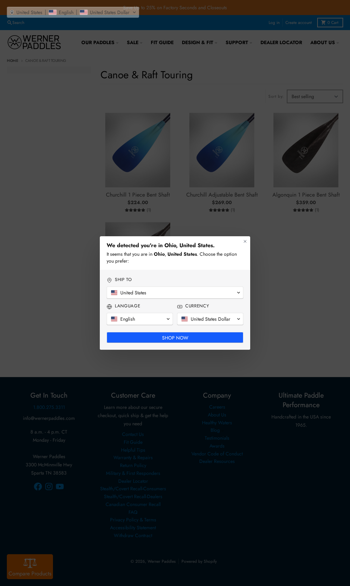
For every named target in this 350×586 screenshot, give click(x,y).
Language (127, 306)
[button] (73, 12)
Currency (197, 306)
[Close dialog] (245, 241)
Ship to (123, 280)
